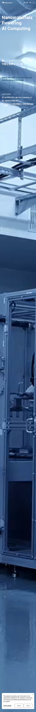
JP (30, 2)
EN (27, 2)
